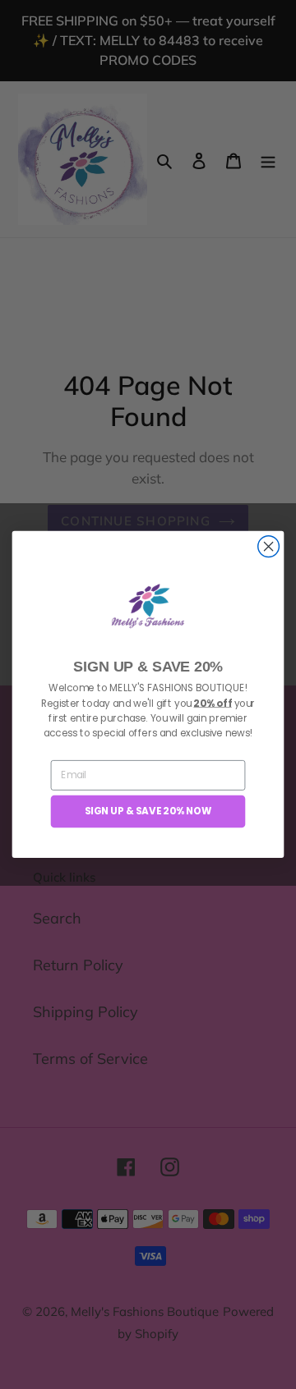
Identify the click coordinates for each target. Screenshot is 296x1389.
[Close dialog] (269, 546)
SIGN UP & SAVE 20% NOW (148, 811)
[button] (148, 606)
